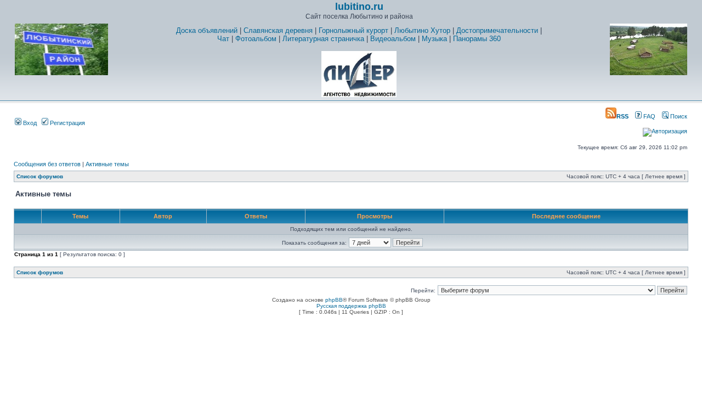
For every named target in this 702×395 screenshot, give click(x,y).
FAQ (648, 116)
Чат (223, 39)
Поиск (678, 116)
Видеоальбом (393, 39)
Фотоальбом (255, 39)
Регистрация (66, 123)
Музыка (434, 39)
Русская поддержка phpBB (351, 306)
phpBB (334, 300)
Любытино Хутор (422, 30)
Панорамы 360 (477, 39)
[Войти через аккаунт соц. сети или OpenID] (665, 129)
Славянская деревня (278, 30)
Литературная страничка (323, 39)
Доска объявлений (206, 30)
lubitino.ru (359, 6)
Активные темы (107, 164)
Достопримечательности (497, 30)
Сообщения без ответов (47, 164)
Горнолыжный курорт (353, 30)
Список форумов (39, 176)
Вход (29, 123)
